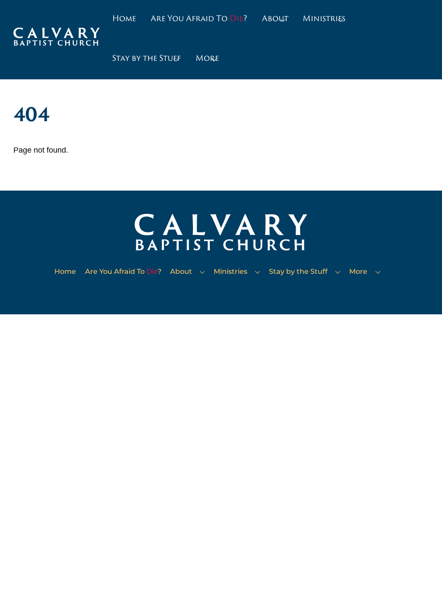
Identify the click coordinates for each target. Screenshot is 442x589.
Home (124, 18)
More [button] (207, 58)
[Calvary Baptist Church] (56, 41)
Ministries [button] (324, 18)
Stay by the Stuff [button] (146, 58)
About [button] (275, 18)
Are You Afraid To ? (199, 18)
